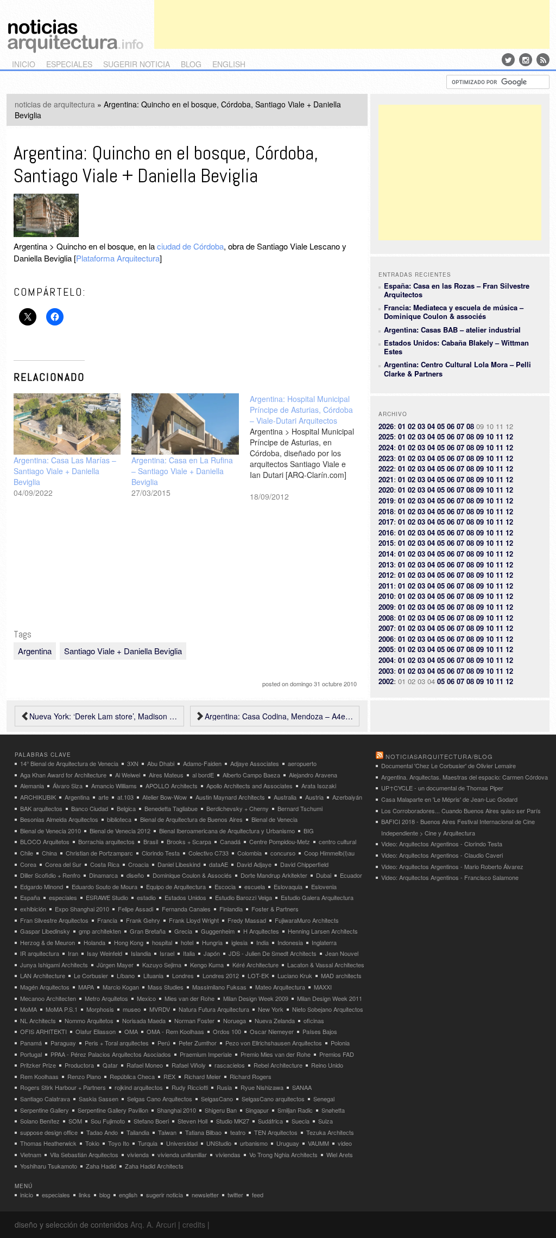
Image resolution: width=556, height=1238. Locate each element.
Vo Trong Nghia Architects (283, 1154)
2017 (386, 521)
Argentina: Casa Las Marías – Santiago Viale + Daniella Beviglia (65, 471)
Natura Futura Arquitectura (214, 1009)
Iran (73, 953)
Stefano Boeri (151, 1120)
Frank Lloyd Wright (194, 920)
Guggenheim (218, 931)
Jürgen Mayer (115, 964)
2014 (386, 553)
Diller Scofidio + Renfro (50, 875)
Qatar (110, 1065)
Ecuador (351, 875)
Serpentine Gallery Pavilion (113, 1110)
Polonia (340, 1042)
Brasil (150, 841)
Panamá (31, 1042)
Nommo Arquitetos (89, 1020)
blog (191, 64)
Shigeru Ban (221, 1110)
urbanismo (254, 1143)
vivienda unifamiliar (182, 1154)
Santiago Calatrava (45, 1098)
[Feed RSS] (542, 59)
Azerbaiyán (347, 797)
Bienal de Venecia (274, 819)
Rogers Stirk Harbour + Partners (63, 1087)
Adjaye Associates (254, 763)
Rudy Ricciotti (190, 1087)
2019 (386, 500)
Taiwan (167, 1132)
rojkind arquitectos (139, 1087)
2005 (386, 649)
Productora (79, 1065)
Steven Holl (192, 1120)
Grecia (183, 931)
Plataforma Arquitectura (118, 258)
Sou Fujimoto (108, 1120)
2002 (386, 681)
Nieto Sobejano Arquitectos (327, 1009)
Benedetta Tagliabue (171, 808)
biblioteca (119, 819)
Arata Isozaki (318, 785)
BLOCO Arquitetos (45, 841)
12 (509, 436)
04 (431, 426)
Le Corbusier (91, 975)
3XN (132, 763)
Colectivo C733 (208, 852)
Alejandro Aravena (313, 774)
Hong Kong (128, 942)
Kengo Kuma (207, 964)
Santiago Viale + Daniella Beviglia (123, 650)
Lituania (153, 975)
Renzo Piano (84, 1076)
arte (103, 797)
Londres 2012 (221, 975)
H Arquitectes (261, 931)
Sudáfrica (270, 1120)
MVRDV (159, 1009)
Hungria (212, 942)
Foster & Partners (275, 908)
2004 (386, 660)
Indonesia (290, 942)
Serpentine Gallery (44, 1110)
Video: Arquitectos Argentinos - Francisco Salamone (450, 877)
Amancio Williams (114, 785)
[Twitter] (508, 59)
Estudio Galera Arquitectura (317, 897)
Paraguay (63, 1042)
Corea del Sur (63, 864)
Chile (26, 852)
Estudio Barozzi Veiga (243, 897)
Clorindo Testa (161, 852)
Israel (167, 953)
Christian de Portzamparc (99, 852)
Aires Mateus (166, 774)
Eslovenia (324, 886)
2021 (386, 479)
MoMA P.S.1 (62, 1009)
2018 (386, 511)
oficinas (314, 1020)
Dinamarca (103, 875)
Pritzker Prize (38, 1065)
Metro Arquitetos (106, 998)
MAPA (86, 986)
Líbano (126, 975)
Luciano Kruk (294, 975)
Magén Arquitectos (45, 986)
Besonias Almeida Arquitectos (59, 819)
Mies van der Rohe (189, 998)
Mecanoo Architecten (48, 998)
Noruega (234, 1020)
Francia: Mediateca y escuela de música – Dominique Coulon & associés (453, 311)
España (30, 897)
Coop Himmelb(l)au (329, 852)
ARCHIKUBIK (38, 797)
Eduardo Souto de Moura (104, 886)
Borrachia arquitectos (106, 841)
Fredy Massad (247, 920)
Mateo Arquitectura (280, 986)
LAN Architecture (42, 975)
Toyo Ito (118, 1143)
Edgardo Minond (41, 886)
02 (411, 426)
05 (441, 426)
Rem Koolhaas (39, 1076)
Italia (189, 953)
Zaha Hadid (101, 1166)
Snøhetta (333, 1110)
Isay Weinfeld (104, 953)
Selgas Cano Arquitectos (159, 1098)
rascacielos (229, 1065)
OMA (131, 1031)
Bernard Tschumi (300, 808)
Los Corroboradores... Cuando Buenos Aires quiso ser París (461, 810)
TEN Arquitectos (276, 1132)
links (85, 1194)
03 (421, 426)
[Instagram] (525, 59)
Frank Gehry (143, 920)
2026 (386, 426)
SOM (75, 1120)
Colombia (249, 852)
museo (132, 1009)
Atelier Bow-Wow (164, 797)
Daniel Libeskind (178, 864)
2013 (386, 564)
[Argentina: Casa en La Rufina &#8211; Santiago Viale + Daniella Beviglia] (185, 424)
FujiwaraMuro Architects (307, 920)
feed (257, 1194)
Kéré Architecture (255, 964)
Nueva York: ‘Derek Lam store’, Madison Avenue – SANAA (103, 716)
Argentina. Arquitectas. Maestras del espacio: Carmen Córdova (464, 777)
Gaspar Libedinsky (45, 931)
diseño (135, 875)
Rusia (224, 1087)
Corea (28, 864)
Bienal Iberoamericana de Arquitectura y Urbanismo (227, 830)
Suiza (325, 1120)
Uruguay (287, 1143)
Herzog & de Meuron (47, 942)
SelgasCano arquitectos (273, 1098)
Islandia (141, 953)
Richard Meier (202, 1076)
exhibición (33, 908)
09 (480, 436)
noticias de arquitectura (55, 104)
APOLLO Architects (172, 785)
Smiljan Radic (295, 1110)
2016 (386, 532)
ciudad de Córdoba (190, 246)
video (345, 1143)
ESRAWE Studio (107, 897)
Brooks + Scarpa (189, 841)
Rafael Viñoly (189, 1065)
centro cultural (337, 841)
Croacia (138, 864)
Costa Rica (104, 864)
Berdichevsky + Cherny (237, 808)
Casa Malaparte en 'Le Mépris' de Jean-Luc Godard (449, 799)
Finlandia (231, 908)
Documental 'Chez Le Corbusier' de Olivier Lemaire (448, 765)
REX (169, 1076)
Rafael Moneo (145, 1065)
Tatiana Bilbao (203, 1132)
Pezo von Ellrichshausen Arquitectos (273, 1042)
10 (490, 436)
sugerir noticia (136, 64)
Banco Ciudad (89, 808)
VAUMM (318, 1143)
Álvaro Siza (68, 785)
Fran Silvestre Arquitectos (54, 920)
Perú (163, 1042)
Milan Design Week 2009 (255, 998)
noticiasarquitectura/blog (439, 756)
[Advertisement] (351, 24)
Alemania (32, 785)
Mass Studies (166, 986)
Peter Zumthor (198, 1042)
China (49, 852)
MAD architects (341, 975)
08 (470, 426)
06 (450, 426)
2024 (386, 447)
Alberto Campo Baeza (251, 774)
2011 (386, 585)
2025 (386, 436)
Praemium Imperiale (206, 1054)
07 (460, 426)
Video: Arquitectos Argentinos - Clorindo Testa (441, 843)
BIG (309, 830)
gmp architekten (100, 931)
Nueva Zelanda (275, 1020)
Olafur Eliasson (95, 1031)
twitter (235, 1194)
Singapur (257, 1110)
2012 (386, 575)
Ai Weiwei (127, 774)
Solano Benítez (40, 1120)
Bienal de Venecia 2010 (50, 830)
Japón (212, 953)
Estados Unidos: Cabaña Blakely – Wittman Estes (456, 346)
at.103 (125, 797)
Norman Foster (194, 1020)
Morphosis (100, 1009)
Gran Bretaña (148, 931)
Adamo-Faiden (202, 763)
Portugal (31, 1054)
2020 (386, 489)
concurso (282, 852)
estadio (146, 897)
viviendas (228, 1154)
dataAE (218, 864)
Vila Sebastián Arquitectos (84, 1154)
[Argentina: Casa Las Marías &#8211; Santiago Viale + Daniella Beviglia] (67, 424)
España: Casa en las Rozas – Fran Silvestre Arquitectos (456, 289)
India (262, 942)
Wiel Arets (339, 1154)
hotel (187, 942)
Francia (107, 920)
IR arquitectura (39, 953)
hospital (162, 942)
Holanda (94, 942)
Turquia (147, 1143)
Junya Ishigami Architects (54, 964)
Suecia (300, 1120)
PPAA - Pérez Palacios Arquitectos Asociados (110, 1054)
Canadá (230, 841)
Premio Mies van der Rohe (276, 1054)
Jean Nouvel (341, 953)
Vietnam (30, 1154)
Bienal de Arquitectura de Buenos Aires (191, 819)
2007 (386, 628)
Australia (285, 797)
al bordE (203, 774)
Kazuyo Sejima (161, 964)
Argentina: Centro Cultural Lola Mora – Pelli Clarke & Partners (457, 368)
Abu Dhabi (160, 763)
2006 (386, 639)
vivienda (138, 1154)
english (228, 64)
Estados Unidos (185, 897)
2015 (386, 543)
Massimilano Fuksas (219, 986)
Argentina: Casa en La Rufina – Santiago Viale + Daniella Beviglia (182, 471)
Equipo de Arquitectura (176, 886)
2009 (386, 607)
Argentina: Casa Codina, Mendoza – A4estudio (279, 716)
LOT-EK (258, 975)
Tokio (92, 1143)
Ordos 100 (227, 1031)
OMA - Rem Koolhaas (175, 1031)
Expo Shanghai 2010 (82, 908)
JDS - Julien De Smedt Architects (273, 953)
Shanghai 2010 (176, 1110)
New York (270, 1009)
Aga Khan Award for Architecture (63, 774)
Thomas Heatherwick (48, 1143)
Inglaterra (324, 942)
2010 (386, 596)
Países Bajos (319, 1031)
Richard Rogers (250, 1076)
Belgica (126, 808)
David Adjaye (254, 864)
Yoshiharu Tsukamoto (48, 1166)
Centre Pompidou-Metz (279, 841)
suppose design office (49, 1132)
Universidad (182, 1143)
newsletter (205, 1194)
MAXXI (323, 986)
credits (193, 1224)
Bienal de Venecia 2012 (120, 830)
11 (499, 436)
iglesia (239, 942)
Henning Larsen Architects (323, 931)
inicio (23, 64)
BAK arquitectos (41, 808)
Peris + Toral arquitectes (117, 1042)
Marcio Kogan (121, 986)
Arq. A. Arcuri (153, 1224)
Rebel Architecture (278, 1065)
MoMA (28, 1009)
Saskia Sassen (98, 1098)
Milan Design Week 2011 (329, 998)
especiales (69, 64)
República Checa (132, 1076)
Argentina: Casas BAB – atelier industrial (452, 329)
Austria (314, 797)
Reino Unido (327, 1065)
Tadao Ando (102, 1132)
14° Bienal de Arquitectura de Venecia (69, 763)
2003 (386, 671)
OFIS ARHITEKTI (43, 1031)
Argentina (35, 650)
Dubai (323, 875)
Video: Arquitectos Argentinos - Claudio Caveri (442, 855)
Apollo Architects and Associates (249, 785)
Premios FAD (336, 1054)
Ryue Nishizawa (262, 1087)
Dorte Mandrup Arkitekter (274, 875)
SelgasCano (217, 1098)
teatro (237, 1132)
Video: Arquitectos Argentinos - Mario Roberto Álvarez (452, 866)
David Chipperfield (304, 864)
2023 (386, 458)
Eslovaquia (288, 886)
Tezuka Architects (330, 1132)
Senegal (323, 1098)
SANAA (302, 1087)
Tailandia (138, 1132)
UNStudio (218, 1143)
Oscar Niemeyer (272, 1031)
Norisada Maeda (144, 1020)
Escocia (225, 886)
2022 (386, 468)
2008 (386, 617)
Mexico (146, 998)
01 (402, 426)
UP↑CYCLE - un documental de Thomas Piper (442, 787)
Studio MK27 (232, 1120)
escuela (254, 886)
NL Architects (38, 1020)
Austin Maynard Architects (230, 797)
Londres (183, 975)
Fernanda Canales (186, 908)
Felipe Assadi (135, 908)
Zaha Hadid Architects (154, 1166)
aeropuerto (302, 763)
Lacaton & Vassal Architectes (325, 964)
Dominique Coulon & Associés (192, 875)
